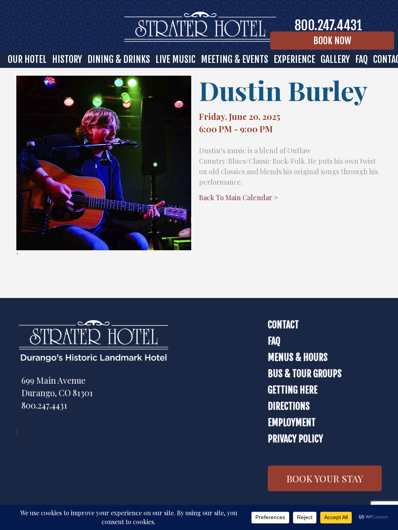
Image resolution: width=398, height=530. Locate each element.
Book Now (332, 41)
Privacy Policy (295, 439)
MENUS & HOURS (298, 357)
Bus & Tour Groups (305, 373)
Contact (283, 325)
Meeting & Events (234, 59)
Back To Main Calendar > (238, 197)
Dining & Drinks (118, 59)
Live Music (175, 59)
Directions (289, 406)
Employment (292, 422)
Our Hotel (27, 59)
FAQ (361, 59)
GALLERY (335, 59)
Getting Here (293, 390)
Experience (294, 59)
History (67, 59)
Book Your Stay (324, 478)
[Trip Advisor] (18, 431)
